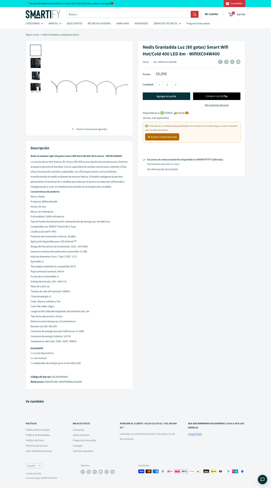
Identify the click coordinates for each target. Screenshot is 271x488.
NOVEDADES (141, 23)
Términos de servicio (37, 445)
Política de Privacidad (38, 429)
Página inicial (32, 34)
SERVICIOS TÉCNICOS (165, 23)
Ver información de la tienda (162, 169)
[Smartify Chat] (262, 479)
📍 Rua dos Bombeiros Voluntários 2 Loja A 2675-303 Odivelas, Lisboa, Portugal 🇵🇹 (69, 3)
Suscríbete (236, 3)
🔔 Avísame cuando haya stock (162, 137)
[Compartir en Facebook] (220, 61)
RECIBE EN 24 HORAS (99, 23)
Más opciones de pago (217, 105)
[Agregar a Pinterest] (226, 61)
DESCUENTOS (74, 23)
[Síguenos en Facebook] (83, 471)
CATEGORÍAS (33, 23)
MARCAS (53, 23)
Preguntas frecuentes (198, 23)
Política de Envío (35, 440)
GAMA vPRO (122, 23)
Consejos (78, 445)
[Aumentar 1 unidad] (176, 84)
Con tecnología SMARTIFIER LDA (41, 477)
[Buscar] (195, 14)
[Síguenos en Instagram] (89, 471)
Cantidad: (148, 84)
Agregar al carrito (166, 96)
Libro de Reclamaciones (39, 451)
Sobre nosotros (81, 435)
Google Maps (195, 434)
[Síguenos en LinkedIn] (112, 471)
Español (31, 465)
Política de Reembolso (38, 435)
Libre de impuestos (83, 451)
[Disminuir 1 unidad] (159, 84)
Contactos (78, 429)
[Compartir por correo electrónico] (238, 61)
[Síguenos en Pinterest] (95, 471)
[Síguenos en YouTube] (100, 471)
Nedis (146, 61)
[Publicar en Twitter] (232, 61)
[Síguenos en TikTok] (106, 471)
